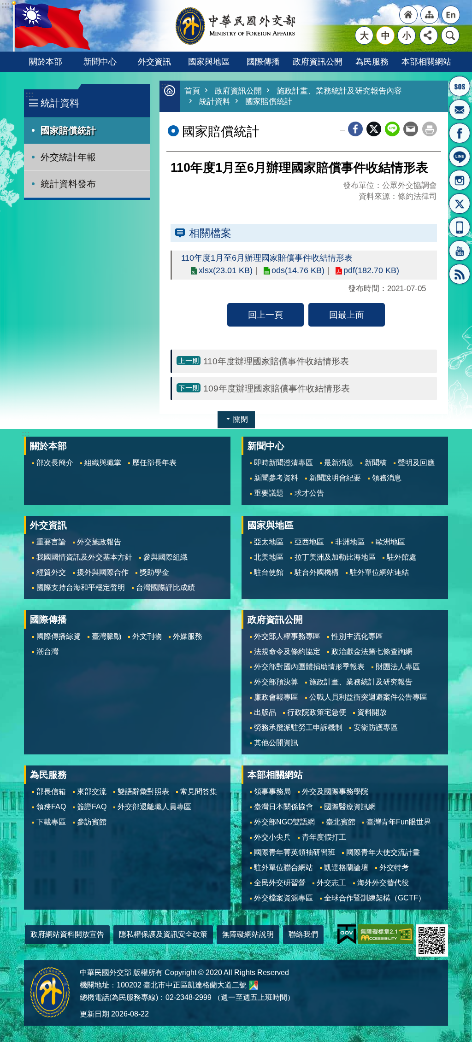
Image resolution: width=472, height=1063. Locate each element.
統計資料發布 (68, 184)
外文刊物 (147, 636)
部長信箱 (459, 109)
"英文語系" (451, 15)
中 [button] (385, 35)
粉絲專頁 (459, 133)
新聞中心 (100, 61)
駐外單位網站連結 (379, 572)
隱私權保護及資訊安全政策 (163, 934)
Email (410, 129)
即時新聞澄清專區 (283, 463)
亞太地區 (268, 542)
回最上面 (346, 315)
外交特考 (394, 867)
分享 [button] (428, 35)
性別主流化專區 (357, 636)
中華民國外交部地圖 (253, 985)
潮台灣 (47, 651)
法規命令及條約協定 (287, 651)
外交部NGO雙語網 (284, 822)
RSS (459, 274)
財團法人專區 (398, 667)
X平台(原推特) (459, 203)
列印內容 (429, 129)
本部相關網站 (426, 61)
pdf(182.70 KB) (371, 270)
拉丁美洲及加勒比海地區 (335, 557)
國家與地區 (209, 61)
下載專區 (51, 822)
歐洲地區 (390, 542)
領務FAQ (51, 807)
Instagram (459, 180)
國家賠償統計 (68, 130)
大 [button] (364, 35)
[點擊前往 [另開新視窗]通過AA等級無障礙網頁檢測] (385, 934)
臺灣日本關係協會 (283, 807)
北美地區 (268, 557)
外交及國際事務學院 (335, 791)
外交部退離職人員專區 (154, 807)
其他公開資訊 (276, 743)
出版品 (265, 712)
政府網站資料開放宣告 (67, 934)
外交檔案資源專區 (283, 898)
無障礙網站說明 (248, 934)
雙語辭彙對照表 (143, 791)
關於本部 (45, 61)
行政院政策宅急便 (316, 712)
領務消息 (386, 478)
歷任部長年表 (154, 463)
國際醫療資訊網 (350, 807)
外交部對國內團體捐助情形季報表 (309, 667)
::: (29, 94)
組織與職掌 (102, 463)
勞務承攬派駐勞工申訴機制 (298, 727)
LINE (459, 156)
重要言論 (51, 542)
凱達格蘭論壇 (346, 867)
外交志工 (331, 883)
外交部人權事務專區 (287, 636)
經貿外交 (51, 572)
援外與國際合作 (103, 572)
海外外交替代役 (383, 883)
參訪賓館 (91, 822)
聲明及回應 (416, 463)
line (392, 129)
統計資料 (214, 101)
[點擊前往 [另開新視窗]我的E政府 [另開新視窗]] (346, 934)
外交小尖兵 (272, 837)
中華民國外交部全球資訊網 (236, 26)
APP (459, 227)
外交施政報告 (99, 542)
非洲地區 (350, 542)
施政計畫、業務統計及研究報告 (361, 682)
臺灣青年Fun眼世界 (398, 822)
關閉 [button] (240, 419)
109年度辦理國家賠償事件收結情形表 (276, 388)
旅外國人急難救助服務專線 (459, 86)
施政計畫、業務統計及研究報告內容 (339, 91)
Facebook (355, 129)
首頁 (192, 91)
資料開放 (372, 712)
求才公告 (309, 493)
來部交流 (91, 791)
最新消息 (339, 463)
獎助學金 (154, 572)
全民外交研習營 (280, 883)
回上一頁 (265, 315)
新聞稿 (376, 463)
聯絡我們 (303, 934)
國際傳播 (263, 61)
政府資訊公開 (317, 61)
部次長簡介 (54, 463)
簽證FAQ (91, 807)
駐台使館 (268, 572)
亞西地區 (309, 542)
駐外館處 (401, 557)
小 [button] (406, 35)
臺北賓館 (340, 822)
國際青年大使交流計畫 (383, 852)
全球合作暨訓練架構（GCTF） (374, 898)
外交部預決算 (276, 682)
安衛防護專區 (376, 727)
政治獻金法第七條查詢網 (372, 651)
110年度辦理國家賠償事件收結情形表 (276, 361)
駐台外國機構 (317, 572)
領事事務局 (272, 791)
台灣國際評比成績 (165, 587)
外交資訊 (154, 61)
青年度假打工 (324, 837)
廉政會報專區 (276, 697)
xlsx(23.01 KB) (226, 270)
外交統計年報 (68, 157)
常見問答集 (198, 791)
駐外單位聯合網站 (283, 867)
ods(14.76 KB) (297, 270)
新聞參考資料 (276, 478)
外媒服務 (187, 636)
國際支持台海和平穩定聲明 (80, 587)
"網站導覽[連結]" (429, 15)
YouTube (459, 250)
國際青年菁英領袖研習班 (294, 852)
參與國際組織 (165, 557)
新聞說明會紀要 (335, 478)
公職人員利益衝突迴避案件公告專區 (368, 697)
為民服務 (372, 61)
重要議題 (268, 493)
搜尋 (450, 35)
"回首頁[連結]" (408, 15)
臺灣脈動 (106, 636)
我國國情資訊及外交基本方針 (84, 557)
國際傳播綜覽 (58, 636)
